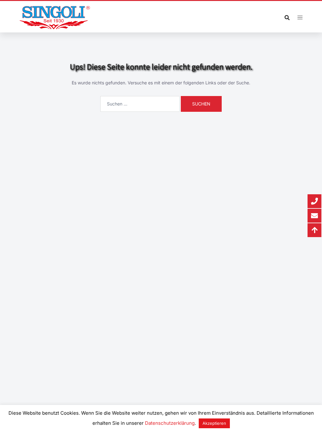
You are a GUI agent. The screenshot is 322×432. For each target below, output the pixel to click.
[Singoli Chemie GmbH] (54, 17)
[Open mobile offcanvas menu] (300, 17)
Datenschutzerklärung (170, 423)
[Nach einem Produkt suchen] (287, 17)
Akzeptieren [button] (214, 423)
